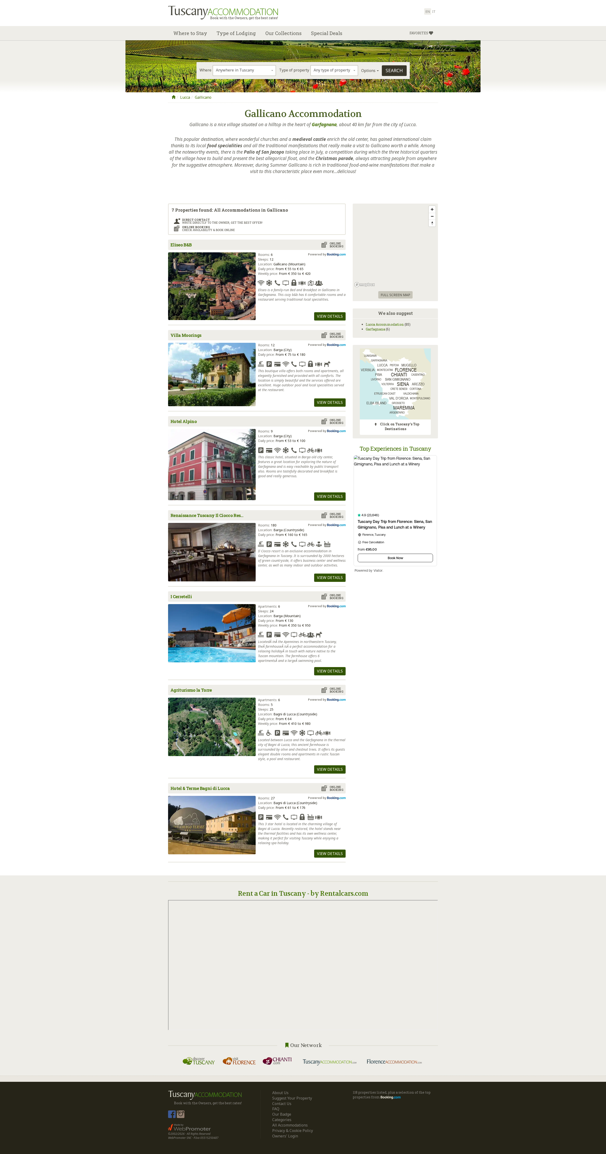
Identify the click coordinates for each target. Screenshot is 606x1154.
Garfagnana (375, 329)
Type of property (294, 70)
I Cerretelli (181, 596)
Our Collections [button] (283, 33)
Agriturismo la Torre (191, 690)
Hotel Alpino (183, 421)
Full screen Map (395, 295)
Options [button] (368, 70)
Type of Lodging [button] (236, 33)
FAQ (275, 1108)
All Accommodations (290, 1125)
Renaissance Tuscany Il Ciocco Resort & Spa (208, 515)
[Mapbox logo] (364, 284)
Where (205, 70)
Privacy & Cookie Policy (292, 1130)
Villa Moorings (185, 335)
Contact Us (281, 1103)
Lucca (185, 97)
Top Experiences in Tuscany (395, 448)
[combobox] (244, 70)
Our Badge (281, 1114)
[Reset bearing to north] (432, 223)
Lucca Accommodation (385, 324)
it (434, 11)
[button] (421, 33)
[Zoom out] (432, 216)
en (427, 11)
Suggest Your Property (292, 1098)
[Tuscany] (173, 97)
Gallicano (203, 97)
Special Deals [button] (326, 33)
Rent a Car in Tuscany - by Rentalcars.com (303, 893)
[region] (395, 246)
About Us (280, 1092)
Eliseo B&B (181, 245)
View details (330, 316)
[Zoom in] (432, 209)
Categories (281, 1119)
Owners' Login (285, 1136)
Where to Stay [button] (190, 33)
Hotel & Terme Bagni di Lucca (200, 788)
